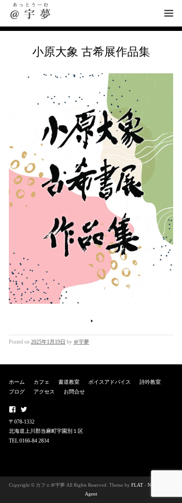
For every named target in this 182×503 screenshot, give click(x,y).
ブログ (17, 392)
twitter (23, 409)
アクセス (44, 392)
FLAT (137, 485)
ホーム (17, 382)
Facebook (12, 409)
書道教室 (69, 382)
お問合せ (74, 392)
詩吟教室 (150, 382)
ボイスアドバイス (109, 382)
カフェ (41, 382)
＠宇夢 (81, 342)
